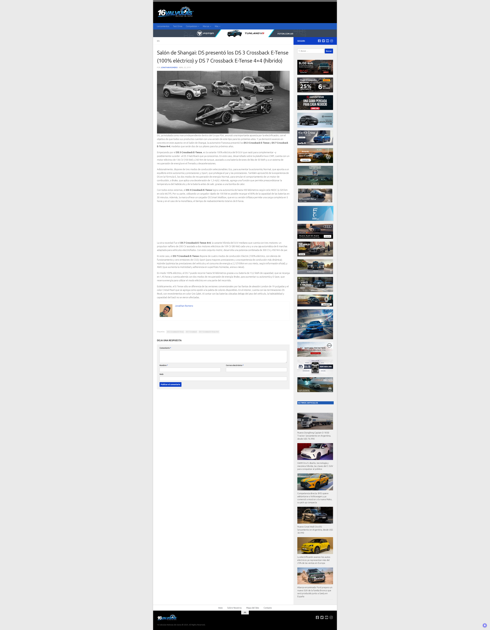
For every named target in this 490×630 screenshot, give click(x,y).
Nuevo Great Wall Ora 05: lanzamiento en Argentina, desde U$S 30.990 (315, 529)
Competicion (191, 26)
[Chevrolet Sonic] (315, 256)
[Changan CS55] (315, 127)
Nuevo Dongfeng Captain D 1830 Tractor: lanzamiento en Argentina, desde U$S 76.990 (314, 435)
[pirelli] (315, 92)
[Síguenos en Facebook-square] (319, 40)
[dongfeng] (315, 109)
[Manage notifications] (485, 625)
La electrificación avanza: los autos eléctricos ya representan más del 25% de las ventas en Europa (313, 560)
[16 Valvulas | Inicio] (176, 12)
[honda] (315, 202)
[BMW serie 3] (315, 338)
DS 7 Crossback (191, 332)
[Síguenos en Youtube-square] (327, 40)
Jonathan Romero (169, 67)
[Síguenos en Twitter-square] (323, 40)
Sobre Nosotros (234, 608)
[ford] (315, 184)
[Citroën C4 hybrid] (315, 391)
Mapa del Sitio (252, 608)
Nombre (164, 365)
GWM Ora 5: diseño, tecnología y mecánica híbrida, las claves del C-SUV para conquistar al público (315, 466)
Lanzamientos (163, 26)
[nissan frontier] (315, 356)
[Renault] (315, 306)
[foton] (245, 33)
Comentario (165, 348)
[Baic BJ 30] (315, 74)
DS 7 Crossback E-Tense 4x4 (209, 332)
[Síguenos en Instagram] (331, 40)
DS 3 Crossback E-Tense (175, 332)
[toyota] (315, 291)
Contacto (268, 608)
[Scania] (315, 220)
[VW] (315, 162)
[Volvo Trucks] (315, 374)
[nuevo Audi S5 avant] (315, 238)
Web (161, 374)
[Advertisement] (223, 223)
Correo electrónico (235, 365)
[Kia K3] (315, 145)
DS (158, 41)
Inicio (220, 608)
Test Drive (177, 26)
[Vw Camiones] (315, 273)
